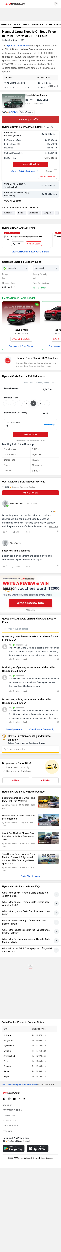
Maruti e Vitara (21, 330)
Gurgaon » (48, 213)
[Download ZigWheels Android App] (14, 1148)
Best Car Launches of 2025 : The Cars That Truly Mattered (18, 799)
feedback (8, 1131)
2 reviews (13, 112)
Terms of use (9, 1120)
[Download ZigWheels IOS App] (38, 1148)
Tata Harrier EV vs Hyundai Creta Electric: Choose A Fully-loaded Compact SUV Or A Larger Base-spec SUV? (18, 859)
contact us (9, 1116)
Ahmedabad (9, 1056)
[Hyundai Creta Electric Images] (13, 100)
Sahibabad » (9, 213)
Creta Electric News (30, 876)
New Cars (11, 1085)
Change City (49, 127)
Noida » (21, 213)
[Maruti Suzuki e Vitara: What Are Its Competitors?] (48, 820)
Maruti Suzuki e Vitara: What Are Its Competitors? (18, 817)
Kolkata (7, 1035)
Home (4, 1085)
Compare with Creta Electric (21, 346)
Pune (6, 1061)
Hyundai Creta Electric (18, 45)
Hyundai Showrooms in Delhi (34, 251)
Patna (6, 1071)
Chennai (7, 1066)
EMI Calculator (10, 158)
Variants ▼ (38, 25)
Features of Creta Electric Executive (24, 171)
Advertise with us (12, 1110)
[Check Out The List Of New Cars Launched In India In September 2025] (48, 838)
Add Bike (45, 780)
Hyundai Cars (21, 1085)
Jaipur (6, 1076)
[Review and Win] (30, 593)
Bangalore (8, 1040)
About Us (7, 1105)
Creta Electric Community (42, 729)
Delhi (41, 104)
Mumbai (7, 1051)
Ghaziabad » (34, 213)
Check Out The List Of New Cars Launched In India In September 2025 (18, 836)
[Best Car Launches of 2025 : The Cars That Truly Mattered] (48, 802)
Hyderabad (9, 1045)
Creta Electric (32, 1085)
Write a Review (25, 112)
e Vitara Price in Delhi (21, 339)
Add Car (16, 780)
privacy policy (10, 1126)
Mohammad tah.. (17, 503)
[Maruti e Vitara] (21, 314)
